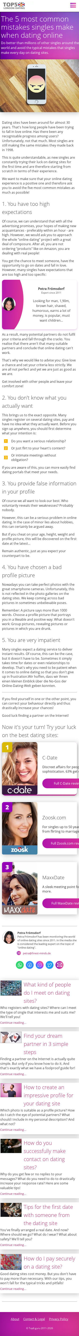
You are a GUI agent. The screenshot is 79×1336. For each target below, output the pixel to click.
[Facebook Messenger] (40, 967)
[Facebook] (30, 967)
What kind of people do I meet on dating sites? (47, 992)
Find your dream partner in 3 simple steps (46, 1044)
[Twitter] (49, 967)
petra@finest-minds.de (37, 953)
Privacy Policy (58, 1319)
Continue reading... (13, 1023)
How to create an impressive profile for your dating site (48, 1095)
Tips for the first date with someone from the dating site (48, 1215)
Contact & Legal (34, 1319)
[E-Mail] (59, 967)
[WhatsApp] (20, 967)
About (15, 1319)
